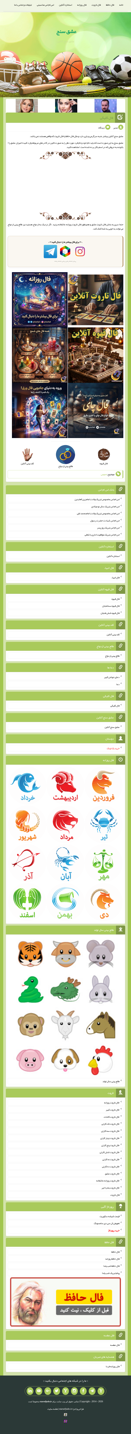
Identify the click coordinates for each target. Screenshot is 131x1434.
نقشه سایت (52, 1408)
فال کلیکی (106, 117)
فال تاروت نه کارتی (111, 1159)
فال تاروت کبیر (113, 1109)
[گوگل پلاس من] (47, 1391)
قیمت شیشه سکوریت (110, 1216)
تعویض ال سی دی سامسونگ (107, 1223)
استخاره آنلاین (65, 4)
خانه (121, 4)
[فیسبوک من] (83, 1391)
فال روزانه (81, 4)
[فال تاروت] (95, 300)
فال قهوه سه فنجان (111, 605)
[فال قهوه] (95, 355)
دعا (118, 684)
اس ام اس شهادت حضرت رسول (105, 520)
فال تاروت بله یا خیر (110, 1187)
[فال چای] (95, 411)
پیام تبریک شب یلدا (111, 1273)
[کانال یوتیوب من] (38, 1391)
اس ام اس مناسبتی (45, 4)
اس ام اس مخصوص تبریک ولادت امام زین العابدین (97, 499)
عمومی (104, 474)
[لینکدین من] (30, 1391)
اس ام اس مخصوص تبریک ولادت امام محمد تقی (98, 513)
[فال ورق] (39, 411)
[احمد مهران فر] (105, 106)
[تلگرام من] (92, 1391)
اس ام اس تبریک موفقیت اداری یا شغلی (102, 534)
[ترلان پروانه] (66, 106)
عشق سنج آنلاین (112, 726)
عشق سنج (66, 31)
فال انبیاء (115, 577)
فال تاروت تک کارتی (110, 1123)
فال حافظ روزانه (112, 1258)
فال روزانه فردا (113, 1366)
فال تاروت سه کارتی (110, 1131)
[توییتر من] (56, 1391)
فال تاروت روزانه (112, 1102)
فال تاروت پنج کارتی (110, 1145)
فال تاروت (96, 4)
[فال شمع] (39, 355)
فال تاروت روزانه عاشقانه (69, 224)
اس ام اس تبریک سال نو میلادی (105, 506)
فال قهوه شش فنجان (110, 613)
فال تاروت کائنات (112, 1116)
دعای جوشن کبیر (112, 677)
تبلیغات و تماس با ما (23, 4)
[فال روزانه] (39, 300)
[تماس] (65, 1391)
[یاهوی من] (101, 1391)
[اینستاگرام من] (74, 1391)
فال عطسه (115, 1345)
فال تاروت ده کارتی (111, 1166)
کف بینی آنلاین (113, 634)
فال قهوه (116, 598)
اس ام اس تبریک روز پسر (108, 527)
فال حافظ (110, 4)
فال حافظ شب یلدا (111, 1266)
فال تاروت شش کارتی (110, 1152)
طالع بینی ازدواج (112, 655)
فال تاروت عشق (98, 224)
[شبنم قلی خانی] (27, 106)
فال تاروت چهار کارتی (110, 1138)
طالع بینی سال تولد (111, 1081)
